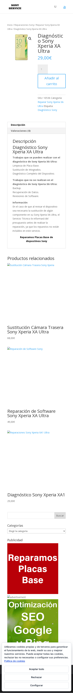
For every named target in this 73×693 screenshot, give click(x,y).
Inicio (10, 24)
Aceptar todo (36, 669)
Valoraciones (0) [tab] (21, 130)
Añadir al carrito (51, 81)
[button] (30, 39)
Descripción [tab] (18, 124)
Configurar (36, 685)
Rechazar (36, 677)
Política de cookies (14, 660)
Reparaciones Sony (24, 24)
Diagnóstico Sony (47, 110)
